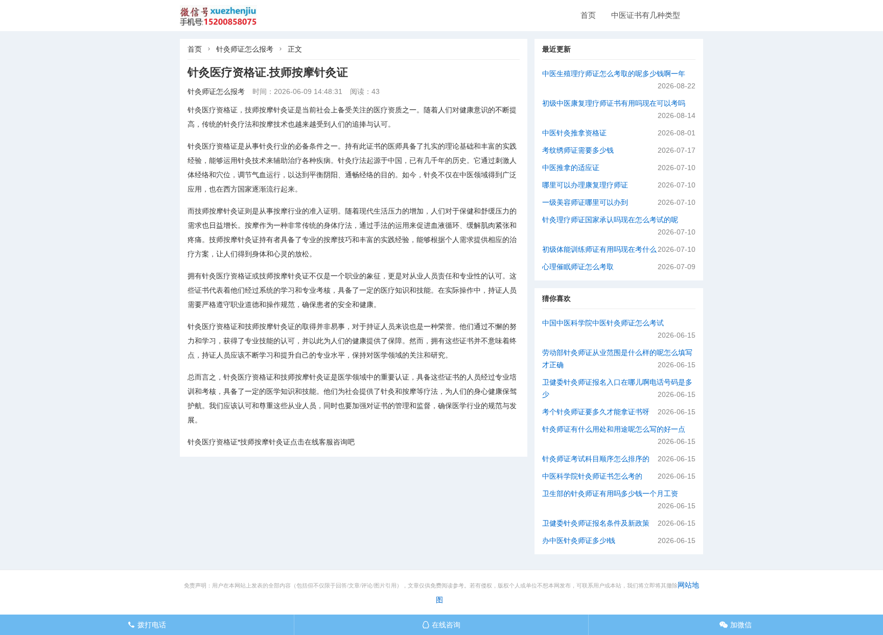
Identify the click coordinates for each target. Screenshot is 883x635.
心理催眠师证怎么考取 (578, 267)
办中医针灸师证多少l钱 (578, 540)
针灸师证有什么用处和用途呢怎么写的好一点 (613, 429)
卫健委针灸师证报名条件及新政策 (595, 523)
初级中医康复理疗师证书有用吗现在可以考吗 (613, 103)
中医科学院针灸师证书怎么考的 (592, 476)
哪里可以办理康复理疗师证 (585, 185)
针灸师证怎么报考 (244, 49)
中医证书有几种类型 (645, 15)
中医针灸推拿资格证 (574, 133)
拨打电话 (147, 625)
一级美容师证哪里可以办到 (585, 202)
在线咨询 (441, 625)
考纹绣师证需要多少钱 (578, 150)
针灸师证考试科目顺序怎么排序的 (595, 459)
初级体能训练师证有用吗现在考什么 (599, 249)
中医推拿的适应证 (570, 167)
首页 (588, 15)
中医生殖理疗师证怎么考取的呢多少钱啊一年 (613, 73)
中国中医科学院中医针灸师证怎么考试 (603, 323)
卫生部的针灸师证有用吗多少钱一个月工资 (610, 493)
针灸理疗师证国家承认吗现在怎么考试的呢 (610, 220)
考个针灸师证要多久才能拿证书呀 (595, 412)
